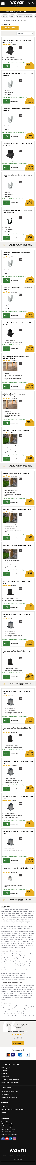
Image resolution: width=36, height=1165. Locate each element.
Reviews (4, 1112)
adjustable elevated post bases (16, 985)
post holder (20, 926)
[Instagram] (15, 1139)
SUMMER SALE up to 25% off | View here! (18, 12)
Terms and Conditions (27, 1155)
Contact (4, 1074)
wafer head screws (9, 919)
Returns (4, 1070)
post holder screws (23, 919)
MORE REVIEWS (17, 1043)
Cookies (11, 1155)
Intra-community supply (9, 1097)
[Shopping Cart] (33, 3)
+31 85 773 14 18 (9, 1131)
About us (4, 1106)
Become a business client (9, 1091)
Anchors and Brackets (9, 20)
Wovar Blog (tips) (7, 1094)
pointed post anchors (10, 928)
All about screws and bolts (10, 1079)
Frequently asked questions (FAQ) (12, 1109)
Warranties (5, 1076)
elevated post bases (24, 928)
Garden (12, 16)
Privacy (4, 1155)
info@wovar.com (10, 1129)
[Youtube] (7, 1139)
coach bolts (9, 979)
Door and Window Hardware (24, 16)
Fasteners (4, 16)
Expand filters (10, 28)
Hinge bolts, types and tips (10, 1082)
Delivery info (5, 1068)
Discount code (18, 1159)
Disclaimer (17, 1155)
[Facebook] (3, 1139)
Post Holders (22, 20)
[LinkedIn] (11, 1139)
